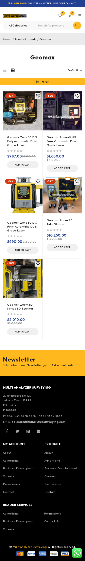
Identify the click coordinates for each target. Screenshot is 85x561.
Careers (8, 476)
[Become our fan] (7, 431)
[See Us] (28, 431)
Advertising (11, 460)
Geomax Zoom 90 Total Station (60, 222)
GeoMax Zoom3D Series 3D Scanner (20, 306)
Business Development (19, 468)
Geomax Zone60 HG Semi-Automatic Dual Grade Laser (62, 141)
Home (7, 39)
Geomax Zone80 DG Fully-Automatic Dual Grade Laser (22, 226)
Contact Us (51, 521)
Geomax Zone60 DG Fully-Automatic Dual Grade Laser (22, 141)
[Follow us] (17, 431)
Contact (8, 492)
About (7, 452)
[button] (23, 164)
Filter (45, 81)
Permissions (11, 484)
